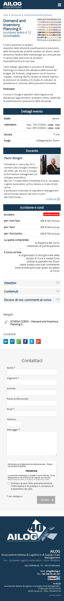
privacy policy (55, 595)
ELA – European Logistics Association (22, 560)
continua (51, 199)
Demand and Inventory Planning (38, 15)
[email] (12, 341)
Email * (11, 409)
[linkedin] (5, 341)
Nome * (11, 367)
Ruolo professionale (17, 398)
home (5, 15)
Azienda (11, 388)
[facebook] (25, 341)
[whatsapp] (18, 341)
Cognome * (13, 378)
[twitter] (31, 341)
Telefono (11, 419)
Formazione (16, 15)
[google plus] (38, 341)
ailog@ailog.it (53, 571)
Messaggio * (13, 429)
